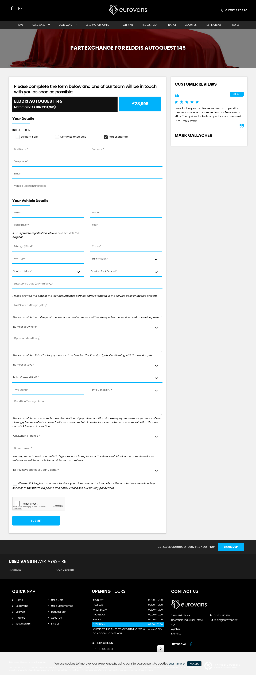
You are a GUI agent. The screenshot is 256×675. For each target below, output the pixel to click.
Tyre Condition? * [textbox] (102, 390)
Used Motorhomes (97, 25)
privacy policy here (101, 488)
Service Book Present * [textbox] (104, 271)
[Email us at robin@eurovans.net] (20, 8)
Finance (171, 25)
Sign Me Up (231, 547)
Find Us (235, 25)
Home (20, 25)
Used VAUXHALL (65, 570)
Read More (190, 120)
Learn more (177, 663)
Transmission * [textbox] (99, 259)
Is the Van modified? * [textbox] (26, 377)
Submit (36, 520)
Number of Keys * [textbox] (23, 365)
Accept (194, 663)
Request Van (149, 25)
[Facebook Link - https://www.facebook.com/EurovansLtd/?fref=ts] (12, 8)
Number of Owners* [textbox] (25, 327)
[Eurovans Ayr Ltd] (189, 608)
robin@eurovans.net (225, 620)
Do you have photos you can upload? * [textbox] (36, 470)
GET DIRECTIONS (102, 643)
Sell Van (128, 25)
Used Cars (38, 25)
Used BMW (15, 570)
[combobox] (126, 259)
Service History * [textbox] (23, 271)
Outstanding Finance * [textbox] (26, 436)
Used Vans (65, 25)
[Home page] (128, 10)
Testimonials (214, 25)
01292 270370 (236, 10)
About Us (191, 25)
